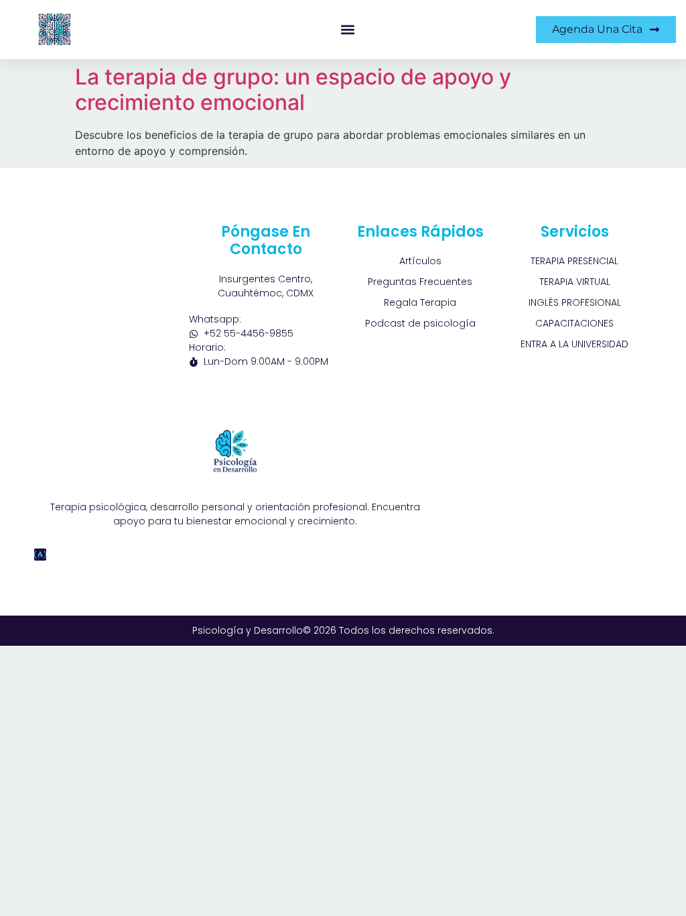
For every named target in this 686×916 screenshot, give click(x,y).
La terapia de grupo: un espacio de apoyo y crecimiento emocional (293, 89)
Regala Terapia (420, 302)
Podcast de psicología (420, 323)
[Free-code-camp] (40, 555)
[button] (348, 30)
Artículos (420, 261)
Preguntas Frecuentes (420, 281)
